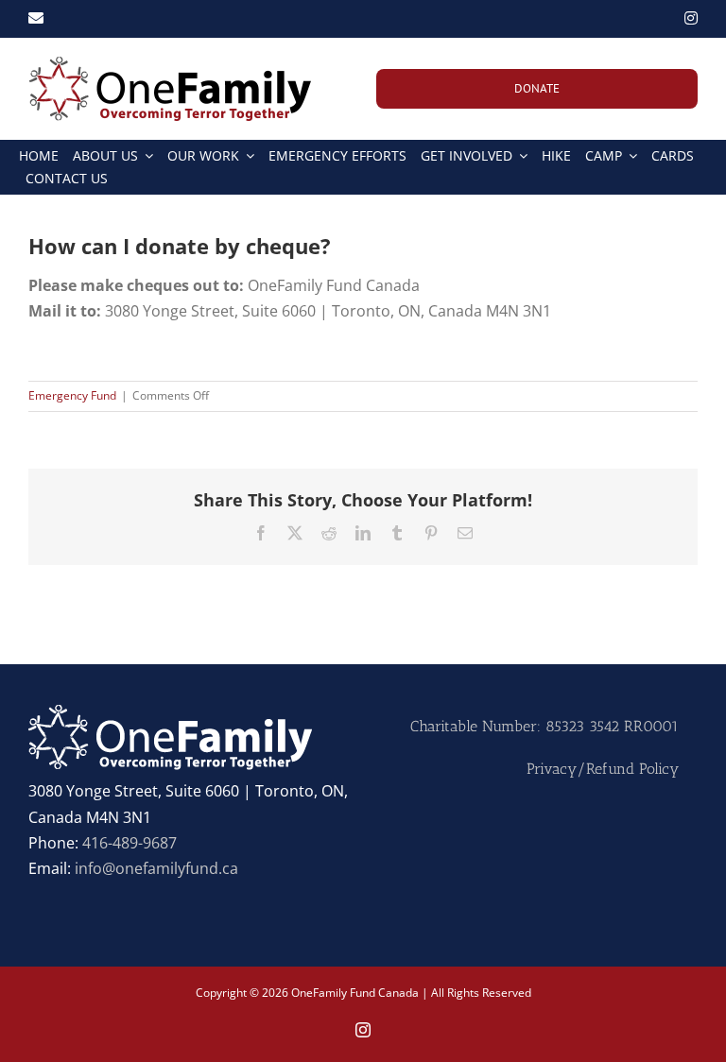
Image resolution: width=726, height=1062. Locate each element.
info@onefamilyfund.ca (156, 868)
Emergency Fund (72, 395)
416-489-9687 (129, 842)
